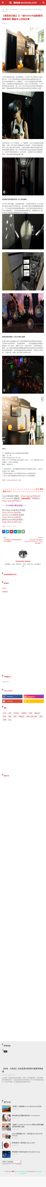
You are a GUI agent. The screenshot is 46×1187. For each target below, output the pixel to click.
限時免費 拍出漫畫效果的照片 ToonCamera (26, 1115)
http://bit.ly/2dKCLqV (12, 522)
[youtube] (12, 701)
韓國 (4, 720)
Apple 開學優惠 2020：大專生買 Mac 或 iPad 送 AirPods (27, 1135)
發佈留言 (5, 592)
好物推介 (24, 713)
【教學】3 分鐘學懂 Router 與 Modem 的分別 (26, 1106)
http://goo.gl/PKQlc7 (11, 500)
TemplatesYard (20, 1171)
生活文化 (9, 526)
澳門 (41, 716)
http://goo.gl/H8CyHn (30, 496)
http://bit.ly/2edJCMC (12, 517)
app (9, 720)
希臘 (30, 713)
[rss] (34, 701)
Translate (18, 1164)
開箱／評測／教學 (32, 716)
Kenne (5, 23)
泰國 (9, 716)
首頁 (3, 9)
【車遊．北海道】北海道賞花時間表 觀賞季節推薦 (22, 1070)
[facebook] (12, 696)
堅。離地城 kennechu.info (23, 2)
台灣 (9, 713)
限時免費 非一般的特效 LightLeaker (23, 1143)
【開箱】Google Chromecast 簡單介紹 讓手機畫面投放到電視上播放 (28, 1126)
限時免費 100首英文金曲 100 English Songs (26, 1152)
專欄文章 (21, 716)
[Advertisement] (23, 619)
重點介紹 (37, 713)
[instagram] (34, 696)
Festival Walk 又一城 (14, 480)
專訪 (15, 716)
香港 (7, 9)
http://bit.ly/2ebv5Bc (11, 512)
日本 (4, 713)
